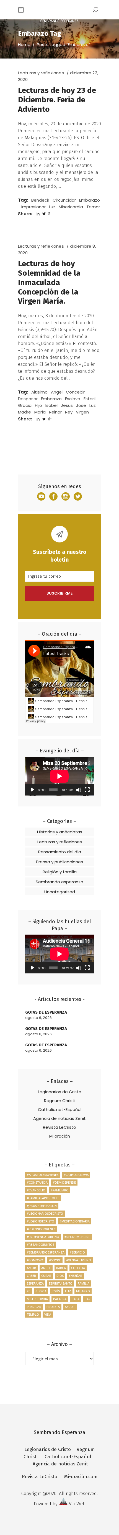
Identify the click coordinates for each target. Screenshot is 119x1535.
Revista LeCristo (59, 1127)
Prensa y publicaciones (59, 862)
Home (24, 44)
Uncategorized (59, 892)
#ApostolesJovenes (42, 1175)
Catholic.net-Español (59, 1109)
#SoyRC (55, 1260)
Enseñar (75, 1275)
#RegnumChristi (77, 1237)
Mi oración (59, 1136)
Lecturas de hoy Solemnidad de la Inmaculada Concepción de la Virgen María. (49, 282)
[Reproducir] (32, 790)
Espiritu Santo (61, 1283)
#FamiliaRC (59, 1190)
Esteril (89, 399)
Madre (24, 412)
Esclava (72, 399)
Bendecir (40, 200)
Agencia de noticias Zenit (59, 1118)
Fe (28, 1291)
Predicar (34, 1307)
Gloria (40, 1291)
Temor (93, 207)
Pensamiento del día (59, 852)
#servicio (77, 1252)
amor (31, 1268)
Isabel (51, 405)
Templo (33, 1314)
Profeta (53, 1307)
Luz (52, 207)
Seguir (70, 1307)
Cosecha (78, 1268)
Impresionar (33, 207)
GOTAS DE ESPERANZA (46, 1012)
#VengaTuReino (78, 1260)
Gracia (25, 405)
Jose (81, 405)
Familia (83, 1283)
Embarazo (89, 200)
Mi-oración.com (80, 1477)
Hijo (38, 405)
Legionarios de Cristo (59, 1092)
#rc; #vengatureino (43, 1237)
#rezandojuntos (40, 1244)
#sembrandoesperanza (45, 1252)
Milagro (83, 1291)
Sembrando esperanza (59, 882)
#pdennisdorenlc (41, 1229)
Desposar (28, 399)
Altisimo (39, 392)
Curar (46, 1275)
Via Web (77, 1504)
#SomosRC (35, 1260)
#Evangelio (36, 1190)
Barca (61, 1268)
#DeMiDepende (64, 1182)
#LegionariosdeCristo (45, 1213)
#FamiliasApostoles (43, 1198)
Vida (47, 1314)
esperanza (35, 1283)
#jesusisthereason (42, 1206)
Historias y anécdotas (59, 832)
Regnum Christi (59, 1100)
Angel (57, 392)
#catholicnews (76, 1175)
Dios (60, 1275)
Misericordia (71, 207)
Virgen (82, 412)
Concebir (75, 392)
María (40, 412)
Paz (87, 1299)
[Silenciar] (79, 790)
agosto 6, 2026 (38, 1017)
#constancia (37, 1182)
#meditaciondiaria (75, 1221)
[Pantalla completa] (87, 790)
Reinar (55, 412)
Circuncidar (64, 200)
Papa (75, 1299)
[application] (59, 776)
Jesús (67, 405)
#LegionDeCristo (40, 1221)
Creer (31, 1275)
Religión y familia (60, 872)
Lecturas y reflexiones (41, 73)
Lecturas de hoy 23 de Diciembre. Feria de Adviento (57, 100)
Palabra (59, 1299)
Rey (69, 412)
